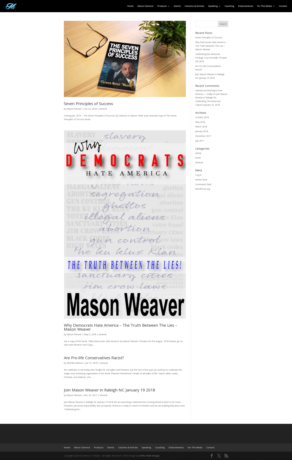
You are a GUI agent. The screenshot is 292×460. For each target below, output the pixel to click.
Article (198, 153)
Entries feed (201, 179)
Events (177, 6)
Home (130, 6)
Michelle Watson (75, 362)
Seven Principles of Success (88, 103)
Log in (198, 174)
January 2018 (201, 131)
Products (162, 6)
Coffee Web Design (149, 455)
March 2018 (201, 126)
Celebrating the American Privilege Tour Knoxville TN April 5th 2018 (211, 58)
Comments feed (203, 184)
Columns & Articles (194, 6)
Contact (283, 6)
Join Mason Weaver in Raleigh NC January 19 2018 (109, 390)
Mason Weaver (74, 108)
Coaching (229, 6)
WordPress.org (202, 188)
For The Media (264, 6)
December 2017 (203, 136)
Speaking (213, 6)
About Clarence (145, 6)
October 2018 (202, 117)
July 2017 (199, 140)
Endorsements (245, 6)
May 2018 (200, 122)
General (103, 108)
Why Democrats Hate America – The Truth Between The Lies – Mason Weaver (120, 327)
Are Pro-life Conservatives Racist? (94, 357)
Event (198, 157)
